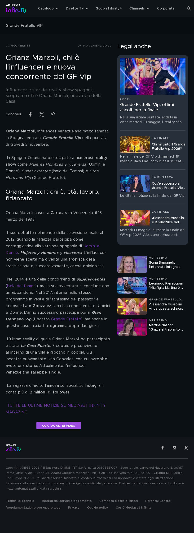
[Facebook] (162, 448)
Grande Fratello (66, 319)
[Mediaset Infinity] (16, 8)
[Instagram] (174, 448)
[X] (186, 448)
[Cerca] (189, 8)
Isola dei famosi (21, 286)
